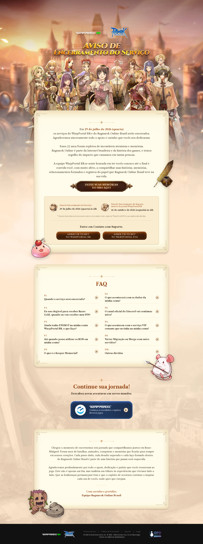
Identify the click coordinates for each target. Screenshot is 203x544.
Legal (138, 532)
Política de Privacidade (110, 532)
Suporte (127, 532)
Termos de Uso (89, 532)
